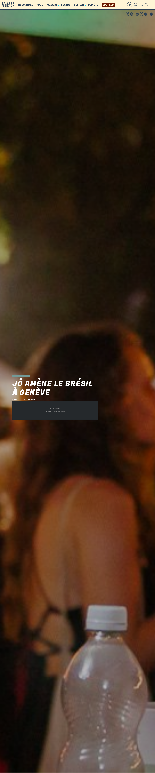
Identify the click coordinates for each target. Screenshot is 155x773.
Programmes (25, 5)
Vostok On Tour (24, 376)
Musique (52, 5)
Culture (79, 5)
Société (93, 5)
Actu (40, 5)
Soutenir (108, 5)
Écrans (65, 5)
